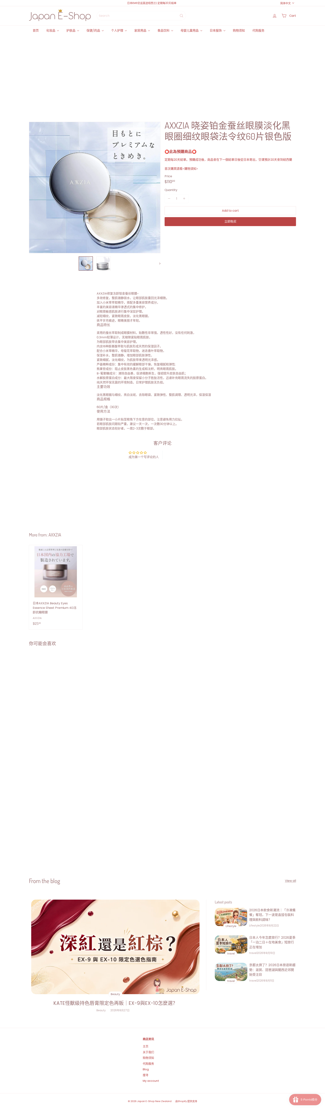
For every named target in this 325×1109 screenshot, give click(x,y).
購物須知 (190, 168)
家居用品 (140, 30)
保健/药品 (94, 30)
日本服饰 (216, 30)
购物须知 (239, 30)
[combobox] (141, 15)
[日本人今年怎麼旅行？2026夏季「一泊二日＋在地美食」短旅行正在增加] (231, 944)
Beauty (101, 1010)
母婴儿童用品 (190, 30)
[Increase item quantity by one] (184, 198)
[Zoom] (94, 187)
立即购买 (230, 221)
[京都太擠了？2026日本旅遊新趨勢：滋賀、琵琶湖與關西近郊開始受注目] (231, 972)
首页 (36, 30)
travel (253, 953)
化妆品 (51, 30)
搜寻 (145, 1075)
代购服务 (258, 30)
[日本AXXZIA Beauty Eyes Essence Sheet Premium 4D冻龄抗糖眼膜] (55, 587)
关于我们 (148, 1052)
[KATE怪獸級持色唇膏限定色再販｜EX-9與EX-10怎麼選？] (115, 947)
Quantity (171, 190)
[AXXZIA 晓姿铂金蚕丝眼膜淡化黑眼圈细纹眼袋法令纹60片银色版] (51, 691)
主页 (145, 1046)
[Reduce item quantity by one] (169, 198)
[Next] (158, 263)
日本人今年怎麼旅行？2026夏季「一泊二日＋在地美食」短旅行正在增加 (272, 942)
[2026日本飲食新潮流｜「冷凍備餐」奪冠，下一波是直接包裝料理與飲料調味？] (231, 917)
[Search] (181, 15)
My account (151, 1081)
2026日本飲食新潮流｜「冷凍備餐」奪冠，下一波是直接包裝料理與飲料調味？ (272, 915)
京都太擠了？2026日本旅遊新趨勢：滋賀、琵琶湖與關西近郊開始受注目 (272, 970)
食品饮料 (163, 30)
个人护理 (117, 30)
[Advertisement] (142, 73)
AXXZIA (55, 535)
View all (290, 881)
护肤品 (71, 30)
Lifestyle (254, 925)
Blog (146, 1069)
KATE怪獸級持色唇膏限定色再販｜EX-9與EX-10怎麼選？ (115, 1003)
